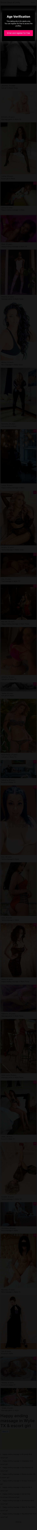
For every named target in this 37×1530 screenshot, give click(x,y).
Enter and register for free (18, 33)
